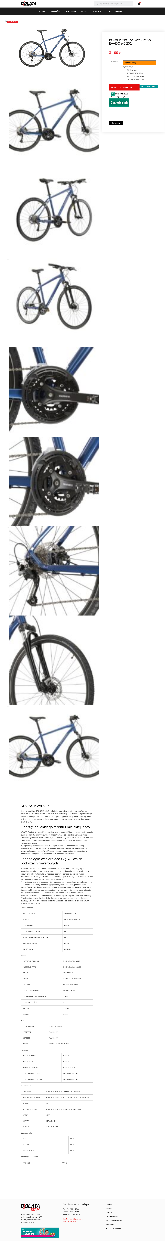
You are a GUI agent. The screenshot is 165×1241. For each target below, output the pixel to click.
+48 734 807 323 (69, 1221)
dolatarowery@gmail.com (72, 1219)
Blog (108, 11)
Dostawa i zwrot (112, 1216)
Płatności (109, 1208)
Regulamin (110, 1224)
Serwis (83, 11)
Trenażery (56, 11)
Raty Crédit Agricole (114, 1220)
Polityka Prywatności (114, 1228)
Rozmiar (114, 61)
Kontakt (119, 11)
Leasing (109, 1212)
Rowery (43, 11)
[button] (6, 21)
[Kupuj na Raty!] (149, 86)
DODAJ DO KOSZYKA (121, 87)
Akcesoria (71, 11)
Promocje (96, 11)
